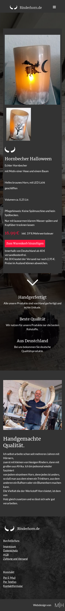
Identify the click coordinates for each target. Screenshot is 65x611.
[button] (54, 7)
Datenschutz (10, 550)
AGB (6, 554)
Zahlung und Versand (15, 558)
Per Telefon (9, 581)
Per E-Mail (9, 577)
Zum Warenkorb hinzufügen (25, 243)
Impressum (9, 546)
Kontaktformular (13, 586)
